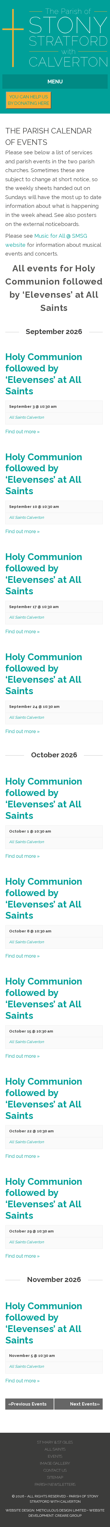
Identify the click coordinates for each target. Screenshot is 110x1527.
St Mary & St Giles (55, 1442)
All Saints (55, 1449)
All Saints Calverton (26, 417)
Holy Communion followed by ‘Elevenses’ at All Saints (43, 373)
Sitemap (55, 1477)
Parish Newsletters (55, 1484)
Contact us (55, 1470)
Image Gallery (55, 1463)
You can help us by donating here (28, 100)
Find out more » (22, 431)
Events (55, 1456)
